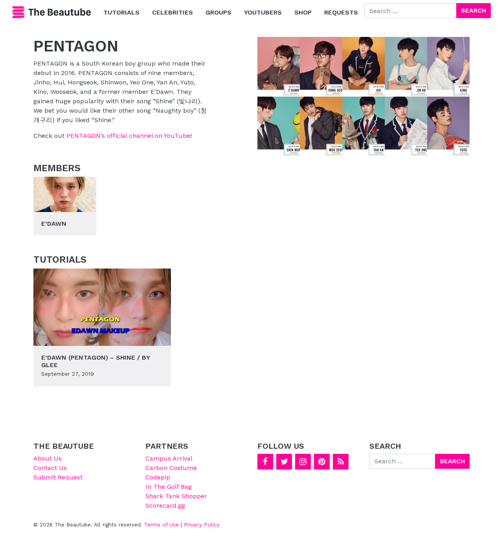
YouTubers (263, 12)
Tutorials (121, 12)
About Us (47, 458)
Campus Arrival (169, 458)
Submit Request (58, 477)
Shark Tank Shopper (176, 496)
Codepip (157, 477)
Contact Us (50, 468)
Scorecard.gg (165, 505)
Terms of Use (161, 524)
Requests (341, 12)
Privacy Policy (202, 524)
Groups (218, 12)
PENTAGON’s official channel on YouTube (128, 135)
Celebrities (172, 12)
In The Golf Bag (168, 486)
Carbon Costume (171, 468)
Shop (303, 12)
